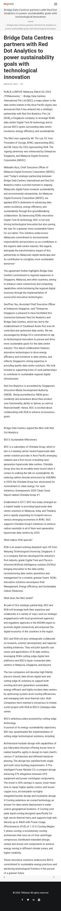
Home (30, 21)
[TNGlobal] (9, 4)
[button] (55, 4)
